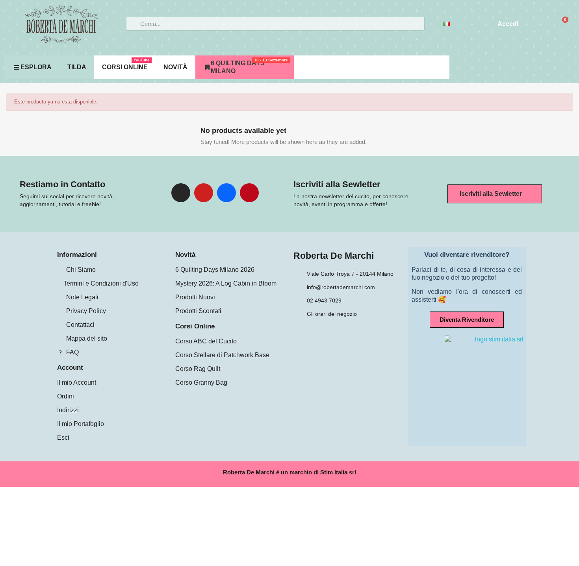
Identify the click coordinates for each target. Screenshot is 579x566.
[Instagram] (180, 192)
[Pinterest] (249, 192)
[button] (494, 193)
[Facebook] (226, 192)
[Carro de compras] (562, 24)
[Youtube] (203, 192)
